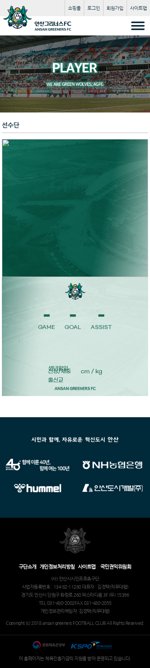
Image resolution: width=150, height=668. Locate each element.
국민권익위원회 (116, 566)
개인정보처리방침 (57, 566)
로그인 (93, 8)
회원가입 (115, 8)
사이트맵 (138, 8)
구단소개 (28, 566)
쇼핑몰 (74, 8)
